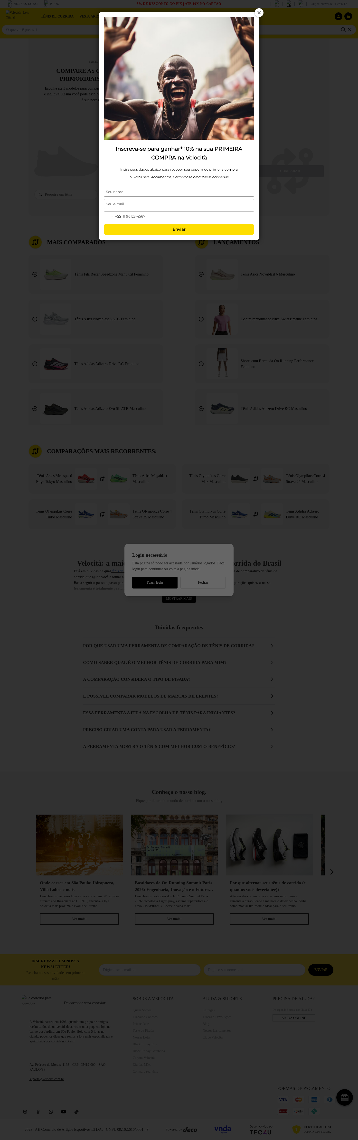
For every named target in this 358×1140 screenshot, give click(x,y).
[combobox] (112, 216)
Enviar (179, 229)
